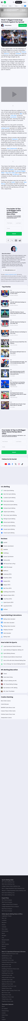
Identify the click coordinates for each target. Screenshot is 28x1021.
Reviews (4, 539)
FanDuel (5, 609)
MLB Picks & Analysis (7, 908)
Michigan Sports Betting (9, 518)
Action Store (5, 1015)
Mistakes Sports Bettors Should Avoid (13, 656)
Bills (21, 113)
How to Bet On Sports (9, 642)
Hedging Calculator (8, 629)
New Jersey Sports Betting (10, 515)
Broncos (6, 53)
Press (3, 1017)
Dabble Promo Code (7, 988)
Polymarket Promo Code (8, 960)
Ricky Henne (8, 25)
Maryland (4, 922)
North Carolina (5, 944)
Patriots (24, 52)
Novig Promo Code (6, 966)
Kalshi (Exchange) (8, 567)
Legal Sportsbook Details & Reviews (12, 646)
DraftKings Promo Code (7, 973)
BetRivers (6, 570)
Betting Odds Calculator (9, 619)
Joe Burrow (16, 174)
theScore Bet (7, 560)
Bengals (11, 169)
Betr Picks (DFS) (7, 588)
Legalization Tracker (6, 916)
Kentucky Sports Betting (9, 525)
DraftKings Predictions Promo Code (10, 968)
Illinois (3, 933)
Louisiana (4, 920)
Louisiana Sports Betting (9, 497)
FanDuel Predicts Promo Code (9, 962)
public (13, 182)
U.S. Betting (5, 487)
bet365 (5, 542)
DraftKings (6, 553)
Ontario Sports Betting (9, 532)
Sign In (24, 2)
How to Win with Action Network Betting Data (15, 660)
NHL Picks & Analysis (7, 910)
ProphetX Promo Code (7, 971)
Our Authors (5, 1008)
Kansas (3, 942)
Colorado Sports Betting (9, 508)
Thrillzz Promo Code (6, 999)
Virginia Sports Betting (9, 511)
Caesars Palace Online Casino (8, 710)
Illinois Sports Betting (9, 501)
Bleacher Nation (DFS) (9, 595)
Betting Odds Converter (9, 626)
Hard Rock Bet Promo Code (8, 981)
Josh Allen (13, 115)
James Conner (5, 128)
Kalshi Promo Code (6, 964)
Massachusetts (5, 939)
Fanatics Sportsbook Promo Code (10, 953)
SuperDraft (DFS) (8, 605)
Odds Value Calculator (9, 622)
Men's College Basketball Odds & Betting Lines (13, 888)
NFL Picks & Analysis (7, 900)
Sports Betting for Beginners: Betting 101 (13, 649)
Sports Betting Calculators (11, 615)
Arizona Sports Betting (9, 522)
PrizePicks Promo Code (7, 1001)
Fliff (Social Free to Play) (9, 563)
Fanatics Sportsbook (9, 546)
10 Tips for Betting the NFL (10, 680)
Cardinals (18, 53)
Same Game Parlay (8, 677)
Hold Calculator (7, 633)
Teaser (5, 673)
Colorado (4, 926)
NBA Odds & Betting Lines (8, 884)
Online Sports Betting (9, 490)
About (3, 1006)
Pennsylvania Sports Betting (10, 504)
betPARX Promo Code (7, 979)
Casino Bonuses (5, 704)
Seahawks (15, 139)
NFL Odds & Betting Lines (8, 881)
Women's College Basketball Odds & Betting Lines (14, 890)
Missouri (4, 946)
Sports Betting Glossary (9, 653)
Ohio (3, 937)
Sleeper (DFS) (7, 584)
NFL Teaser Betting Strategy (10, 684)
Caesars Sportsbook (8, 556)
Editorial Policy (5, 1010)
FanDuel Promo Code (7, 975)
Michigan (4, 935)
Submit (14, 233)
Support (4, 1019)
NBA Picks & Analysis (7, 902)
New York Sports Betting (10, 494)
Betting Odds (7, 636)
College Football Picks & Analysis (10, 904)
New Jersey (5, 929)
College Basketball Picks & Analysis (10, 906)
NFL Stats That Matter (9, 691)
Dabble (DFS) (7, 581)
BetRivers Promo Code (7, 984)
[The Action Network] (5, 2)
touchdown (13, 117)
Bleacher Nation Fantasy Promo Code (11, 990)
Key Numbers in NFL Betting (10, 687)
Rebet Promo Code (6, 994)
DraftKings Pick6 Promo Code (9, 986)
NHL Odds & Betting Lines (8, 894)
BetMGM (6, 549)
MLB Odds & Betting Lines (8, 892)
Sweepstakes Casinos (6, 717)
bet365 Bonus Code (7, 958)
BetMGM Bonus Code (7, 955)
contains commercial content (11, 274)
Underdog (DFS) (7, 574)
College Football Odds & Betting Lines (11, 886)
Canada (4, 948)
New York (4, 918)
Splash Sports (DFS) (8, 602)
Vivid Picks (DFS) (8, 598)
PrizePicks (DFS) (8, 577)
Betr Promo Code (6, 992)
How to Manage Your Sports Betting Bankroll (14, 664)
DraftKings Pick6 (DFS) (9, 591)
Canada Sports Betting (9, 529)
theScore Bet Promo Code (8, 977)
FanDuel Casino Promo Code (8, 714)
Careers (4, 1013)
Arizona (3, 924)
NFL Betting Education (9, 670)
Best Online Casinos (6, 700)
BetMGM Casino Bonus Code (8, 707)
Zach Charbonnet (12, 148)
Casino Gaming (7, 697)
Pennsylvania (5, 931)
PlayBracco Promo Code (8, 997)
